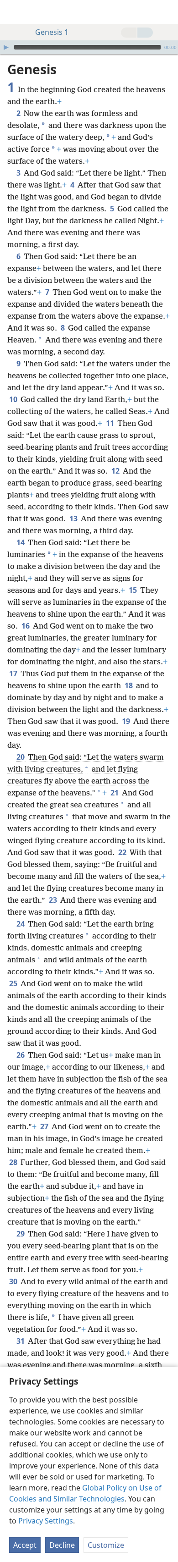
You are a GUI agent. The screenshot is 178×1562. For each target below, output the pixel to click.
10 (14, 399)
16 (26, 626)
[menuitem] (14, 12)
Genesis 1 (51, 32)
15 (133, 590)
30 (14, 1281)
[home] (14, 12)
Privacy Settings (45, 1521)
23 (53, 900)
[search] (166, 12)
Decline (62, 1545)
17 (14, 673)
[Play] (6, 47)
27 (45, 1126)
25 (14, 983)
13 (74, 518)
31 (21, 1341)
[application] (89, 47)
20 (21, 757)
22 (123, 852)
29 (21, 1234)
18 (129, 685)
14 (21, 542)
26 (21, 1055)
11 (110, 423)
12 (116, 471)
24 (21, 924)
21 (115, 793)
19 (126, 721)
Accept (25, 1545)
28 (14, 1162)
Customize (106, 1545)
